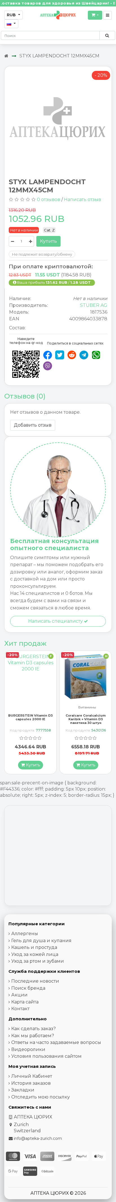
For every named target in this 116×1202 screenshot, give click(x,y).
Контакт (20, 1008)
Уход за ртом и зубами (37, 961)
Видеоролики (28, 1049)
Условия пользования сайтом (46, 1056)
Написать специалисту (56, 621)
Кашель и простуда (34, 947)
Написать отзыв (82, 199)
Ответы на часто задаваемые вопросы (56, 1042)
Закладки (22, 1090)
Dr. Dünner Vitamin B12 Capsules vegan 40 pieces (86, 717)
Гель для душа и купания (41, 940)
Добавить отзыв (33, 425)
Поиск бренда (28, 988)
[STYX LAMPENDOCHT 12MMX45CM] (58, 119)
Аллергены (24, 933)
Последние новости (35, 981)
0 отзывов (48, 199)
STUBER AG (93, 305)
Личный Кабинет (31, 1076)
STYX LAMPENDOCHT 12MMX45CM (59, 55)
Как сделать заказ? (33, 1028)
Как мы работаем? (32, 1035)
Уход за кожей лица (34, 954)
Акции (19, 995)
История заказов (31, 1083)
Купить (48, 241)
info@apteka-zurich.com (38, 1138)
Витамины (32, 707)
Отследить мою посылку (40, 1097)
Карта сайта (25, 1002)
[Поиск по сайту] (107, 35)
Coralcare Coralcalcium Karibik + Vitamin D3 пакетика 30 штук (30, 719)
